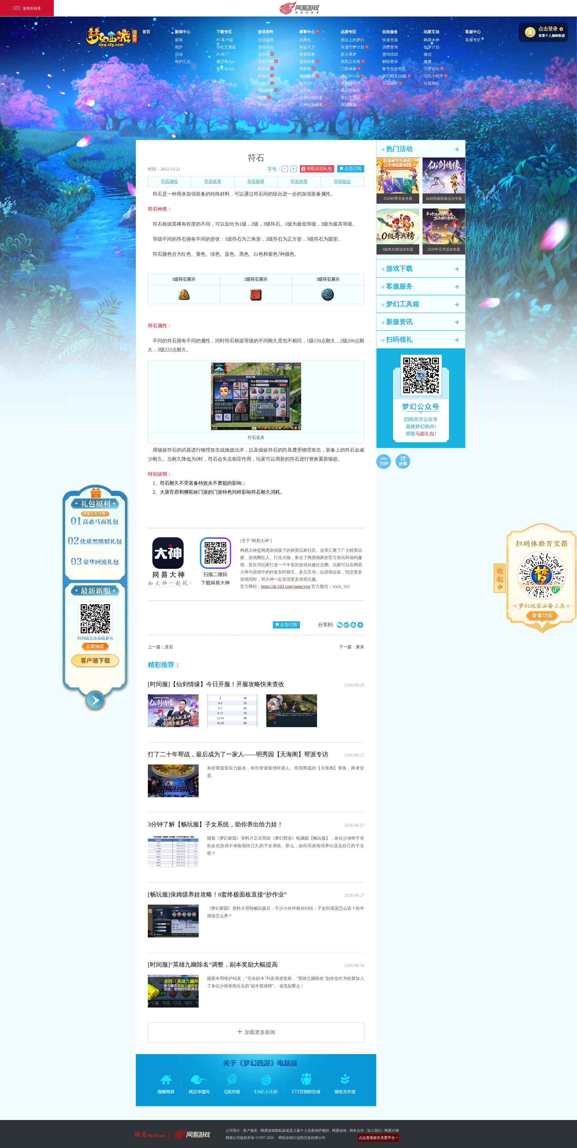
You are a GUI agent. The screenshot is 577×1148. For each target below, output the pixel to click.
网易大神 (431, 40)
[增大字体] (293, 169)
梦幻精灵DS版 (394, 76)
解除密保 (390, 61)
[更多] (457, 149)
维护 (179, 47)
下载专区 (224, 31)
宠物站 (264, 76)
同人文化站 (350, 90)
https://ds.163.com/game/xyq (285, 586)
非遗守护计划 (352, 47)
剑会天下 (307, 47)
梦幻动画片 (350, 83)
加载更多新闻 (260, 1032)
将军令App (225, 68)
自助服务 (390, 31)
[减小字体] (285, 169)
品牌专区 (348, 31)
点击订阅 (352, 168)
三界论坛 (431, 68)
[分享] (403, 461)
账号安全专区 (394, 68)
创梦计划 (431, 47)
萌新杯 (305, 68)
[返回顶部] (383, 461)
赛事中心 (307, 31)
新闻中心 (183, 31)
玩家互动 (431, 31)
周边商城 (348, 105)
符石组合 (342, 181)
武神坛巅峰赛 (311, 105)
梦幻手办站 (350, 97)
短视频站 (431, 83)
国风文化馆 (350, 61)
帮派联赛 (307, 54)
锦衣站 (264, 68)
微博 (428, 61)
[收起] (95, 700)
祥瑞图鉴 (265, 90)
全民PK (305, 83)
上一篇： (160, 647)
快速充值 (390, 40)
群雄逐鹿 (307, 76)
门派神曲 (348, 68)
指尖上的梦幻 (352, 40)
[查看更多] (542, 616)
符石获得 (255, 181)
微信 (428, 54)
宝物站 (264, 83)
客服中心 (473, 31)
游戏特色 (265, 47)
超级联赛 (307, 61)
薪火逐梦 (348, 54)
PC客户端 (224, 40)
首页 (146, 31)
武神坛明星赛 (311, 97)
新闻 (179, 40)
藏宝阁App (225, 61)
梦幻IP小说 (350, 76)
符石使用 (299, 181)
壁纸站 (264, 105)
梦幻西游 (112, 37)
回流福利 (390, 83)
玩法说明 (265, 40)
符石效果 (212, 181)
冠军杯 (305, 90)
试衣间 (264, 54)
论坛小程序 (433, 76)
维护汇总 (183, 61)
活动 (179, 54)
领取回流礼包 (319, 168)
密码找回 (390, 54)
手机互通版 (226, 47)
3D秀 (262, 97)
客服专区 (473, 40)
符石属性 (169, 181)
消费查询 (390, 47)
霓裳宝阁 (265, 61)
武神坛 (305, 40)
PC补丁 (222, 54)
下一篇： (351, 647)
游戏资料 (265, 31)
